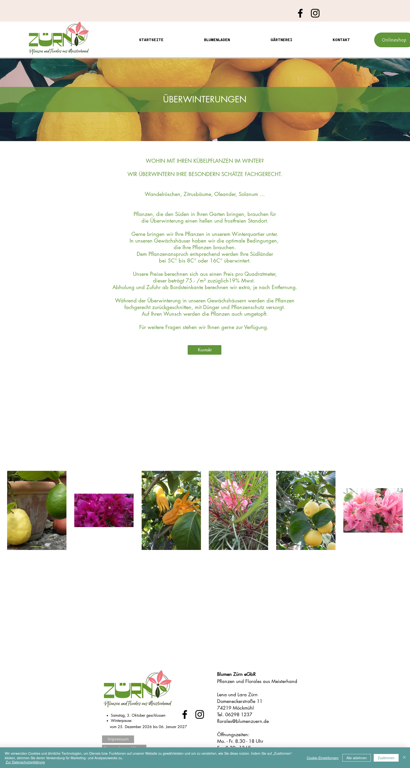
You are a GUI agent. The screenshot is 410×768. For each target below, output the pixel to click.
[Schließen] (404, 757)
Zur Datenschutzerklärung (25, 762)
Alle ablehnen (356, 757)
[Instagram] (315, 13)
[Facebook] (300, 13)
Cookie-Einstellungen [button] (323, 757)
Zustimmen (386, 757)
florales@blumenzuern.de (243, 721)
